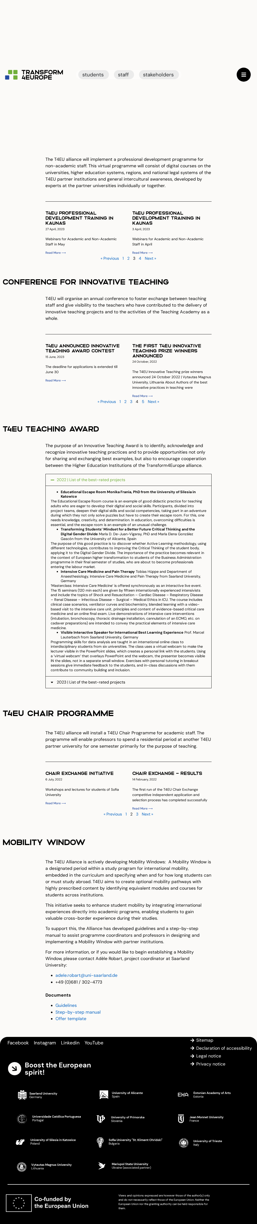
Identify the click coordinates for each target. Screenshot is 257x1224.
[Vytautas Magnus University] (48, 1166)
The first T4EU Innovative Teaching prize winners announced (166, 350)
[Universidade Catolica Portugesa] (48, 1118)
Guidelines (66, 1005)
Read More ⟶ (55, 253)
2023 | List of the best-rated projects (91, 682)
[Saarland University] (48, 1094)
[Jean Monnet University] (209, 1118)
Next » (150, 258)
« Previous (110, 258)
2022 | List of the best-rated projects (91, 479)
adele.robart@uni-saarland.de (86, 975)
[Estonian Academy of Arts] (209, 1094)
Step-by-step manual (78, 1012)
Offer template (70, 1018)
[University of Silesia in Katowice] (48, 1142)
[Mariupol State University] (128, 1166)
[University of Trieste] (209, 1142)
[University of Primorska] (128, 1118)
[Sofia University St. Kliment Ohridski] (128, 1142)
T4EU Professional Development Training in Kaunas (79, 218)
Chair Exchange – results (167, 773)
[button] (129, 480)
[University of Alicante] (128, 1094)
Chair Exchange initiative (79, 773)
